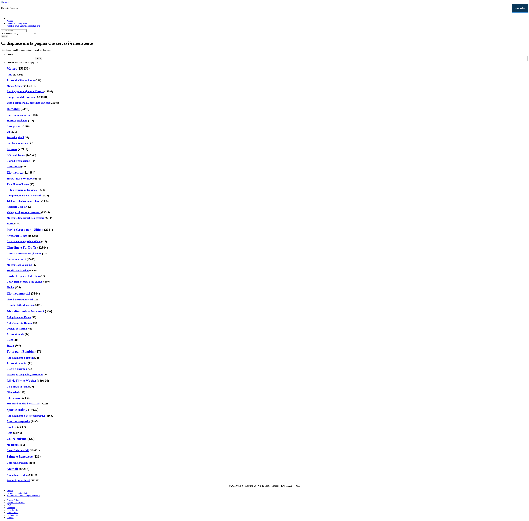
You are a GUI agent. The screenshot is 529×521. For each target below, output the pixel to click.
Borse (10, 339)
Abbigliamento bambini (20, 357)
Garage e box (14, 126)
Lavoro (12, 149)
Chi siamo (11, 507)
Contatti (10, 517)
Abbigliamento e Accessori (25, 311)
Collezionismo (17, 439)
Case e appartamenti (18, 115)
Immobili (13, 109)
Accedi (10, 21)
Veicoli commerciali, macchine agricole (28, 102)
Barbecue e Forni (16, 259)
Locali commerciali (17, 142)
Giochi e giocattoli (17, 368)
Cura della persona (17, 462)
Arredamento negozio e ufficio (24, 241)
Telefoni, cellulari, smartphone (24, 201)
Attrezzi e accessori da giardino (24, 253)
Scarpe (10, 345)
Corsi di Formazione (18, 160)
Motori (12, 68)
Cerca (4, 36)
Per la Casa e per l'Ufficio (25, 229)
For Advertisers (13, 510)
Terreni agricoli (15, 137)
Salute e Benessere (20, 456)
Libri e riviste (14, 397)
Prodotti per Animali (18, 480)
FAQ (9, 505)
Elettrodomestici (18, 293)
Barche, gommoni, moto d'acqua (25, 91)
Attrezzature (14, 166)
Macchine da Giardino (19, 264)
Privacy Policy (13, 500)
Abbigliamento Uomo (19, 317)
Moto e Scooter (15, 85)
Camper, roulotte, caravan (21, 97)
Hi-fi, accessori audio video (22, 189)
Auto (9, 74)
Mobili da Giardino (18, 270)
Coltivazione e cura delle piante (24, 281)
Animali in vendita (17, 474)
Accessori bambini (17, 363)
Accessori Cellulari (17, 206)
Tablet (10, 223)
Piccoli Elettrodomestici (20, 299)
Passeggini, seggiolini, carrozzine (25, 374)
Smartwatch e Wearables (21, 178)
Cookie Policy (13, 512)
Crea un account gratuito (17, 23)
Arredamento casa (17, 235)
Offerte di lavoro (16, 155)
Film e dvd (13, 392)
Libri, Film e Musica (21, 380)
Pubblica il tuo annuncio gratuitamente (23, 26)
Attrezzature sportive (18, 421)
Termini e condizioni (16, 502)
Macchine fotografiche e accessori (25, 217)
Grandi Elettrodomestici (20, 305)
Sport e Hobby (17, 409)
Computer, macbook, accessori (24, 195)
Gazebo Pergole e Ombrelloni (23, 276)
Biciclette (12, 427)
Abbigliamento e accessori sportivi (26, 415)
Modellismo (13, 444)
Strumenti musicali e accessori (23, 403)
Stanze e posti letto (17, 120)
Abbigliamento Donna (19, 323)
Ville (9, 131)
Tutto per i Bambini (21, 351)
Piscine (10, 287)
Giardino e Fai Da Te (22, 247)
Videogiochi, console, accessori (24, 212)
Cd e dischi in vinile (18, 386)
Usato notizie (520, 8)
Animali (12, 469)
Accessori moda (15, 334)
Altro (10, 432)
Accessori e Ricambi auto (21, 80)
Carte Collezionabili (18, 450)
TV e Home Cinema (18, 184)
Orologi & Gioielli (17, 328)
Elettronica (15, 172)
